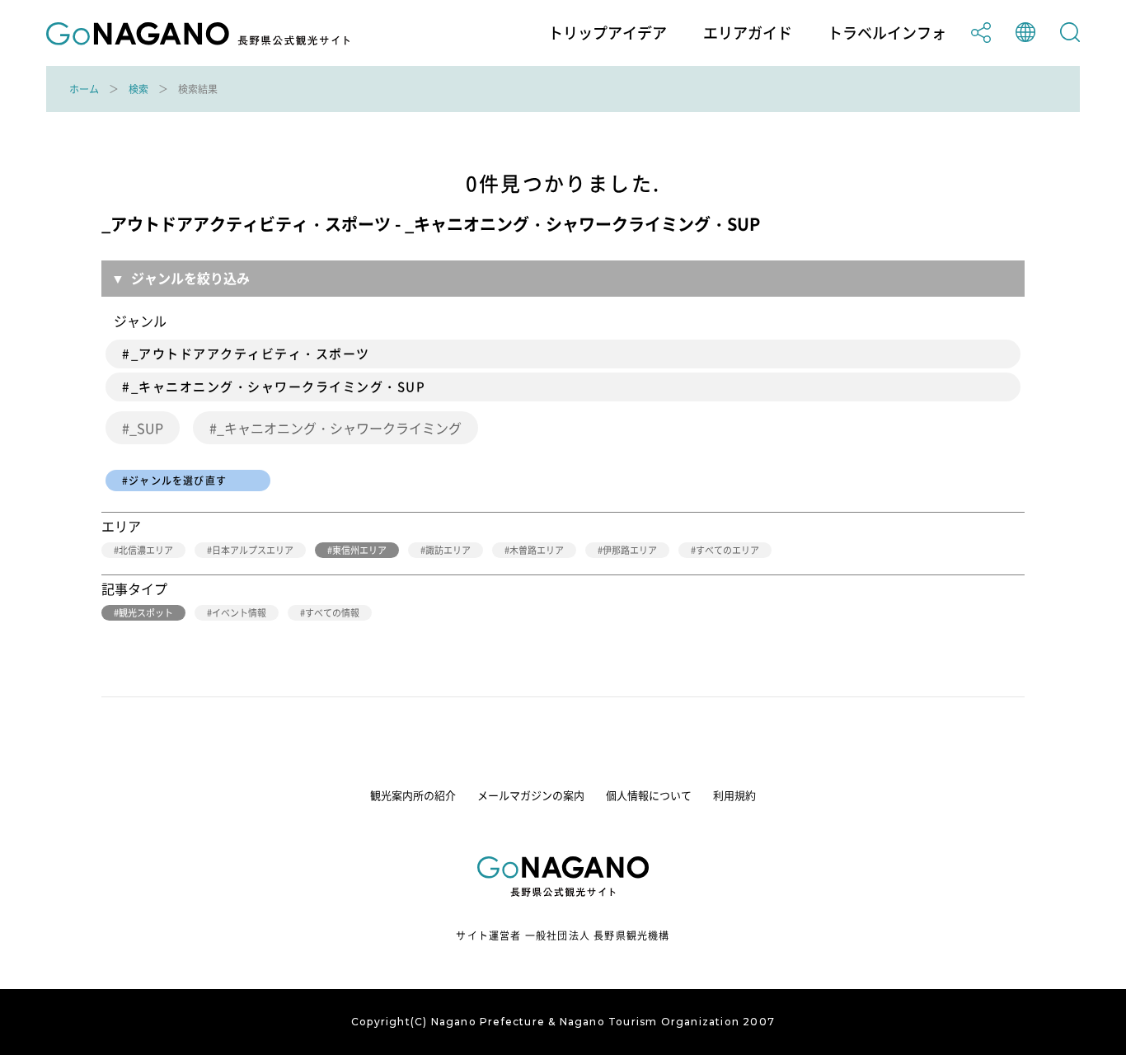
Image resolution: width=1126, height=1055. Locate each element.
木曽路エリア (536, 550)
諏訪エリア (448, 550)
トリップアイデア (607, 33)
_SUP (146, 428)
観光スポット (146, 613)
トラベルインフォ (887, 33)
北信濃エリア (146, 550)
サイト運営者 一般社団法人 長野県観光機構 (562, 935)
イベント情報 (239, 613)
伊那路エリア (630, 550)
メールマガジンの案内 (530, 795)
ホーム (84, 89)
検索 (138, 89)
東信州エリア (359, 550)
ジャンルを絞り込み (190, 278)
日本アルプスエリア (252, 550)
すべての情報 (332, 613)
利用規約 (734, 795)
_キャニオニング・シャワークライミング (339, 428)
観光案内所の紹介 (413, 795)
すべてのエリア (727, 550)
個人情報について (649, 795)
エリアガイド (747, 33)
